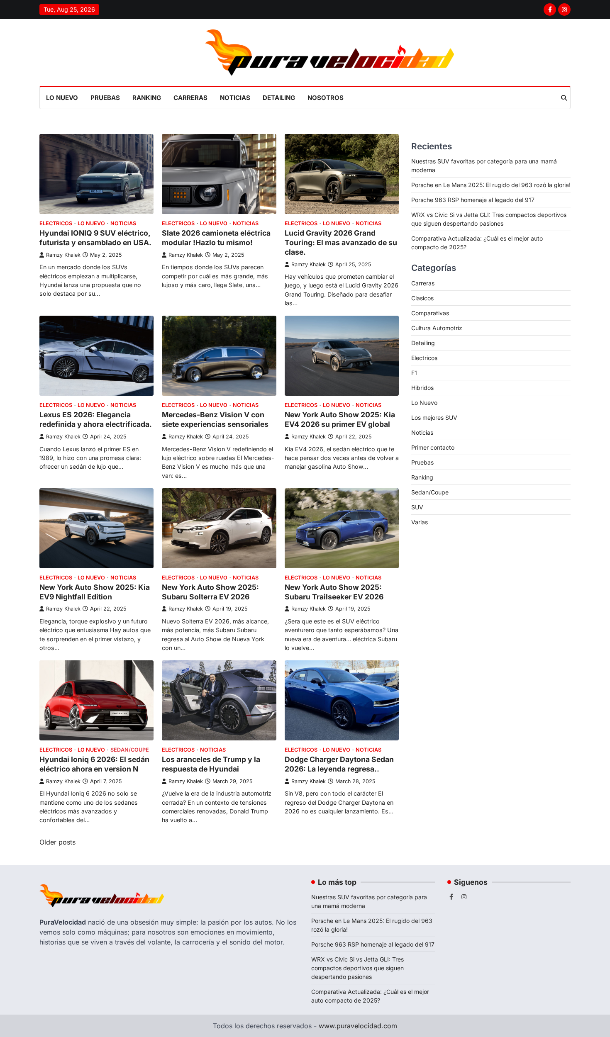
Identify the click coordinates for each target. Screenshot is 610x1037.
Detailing (279, 98)
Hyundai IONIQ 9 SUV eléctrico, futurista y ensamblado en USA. (95, 238)
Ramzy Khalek (63, 255)
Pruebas (105, 98)
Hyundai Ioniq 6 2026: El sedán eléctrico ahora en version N (94, 764)
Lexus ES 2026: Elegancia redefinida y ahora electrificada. (95, 419)
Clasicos (422, 298)
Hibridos (422, 387)
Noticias (235, 98)
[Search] (564, 98)
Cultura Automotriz (436, 327)
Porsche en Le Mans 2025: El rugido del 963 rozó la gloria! (491, 184)
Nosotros (325, 98)
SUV (417, 507)
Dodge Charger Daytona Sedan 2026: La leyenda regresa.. (339, 764)
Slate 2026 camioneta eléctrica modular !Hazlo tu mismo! (216, 238)
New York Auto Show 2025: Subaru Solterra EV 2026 (210, 592)
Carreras (190, 98)
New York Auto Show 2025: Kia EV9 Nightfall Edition (94, 592)
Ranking (146, 98)
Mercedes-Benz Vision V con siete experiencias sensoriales (215, 419)
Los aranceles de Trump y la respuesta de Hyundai (211, 764)
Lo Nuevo (62, 98)
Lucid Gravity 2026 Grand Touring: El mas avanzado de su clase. (341, 242)
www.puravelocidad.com (358, 1026)
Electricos (55, 223)
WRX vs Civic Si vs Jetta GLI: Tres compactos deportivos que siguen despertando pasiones (357, 968)
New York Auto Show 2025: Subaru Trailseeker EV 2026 (334, 592)
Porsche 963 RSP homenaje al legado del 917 (472, 199)
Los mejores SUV (434, 417)
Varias (419, 522)
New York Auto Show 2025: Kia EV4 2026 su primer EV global (340, 419)
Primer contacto (432, 447)
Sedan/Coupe (129, 750)
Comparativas (430, 312)
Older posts (57, 842)
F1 (414, 372)
